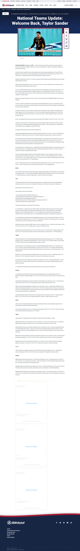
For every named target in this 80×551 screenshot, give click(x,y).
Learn (30, 5)
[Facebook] (56, 522)
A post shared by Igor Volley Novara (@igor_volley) (31, 421)
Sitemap (8, 548)
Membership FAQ (10, 534)
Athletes (29, 1)
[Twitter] (60, 522)
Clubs (33, 1)
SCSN (37, 1)
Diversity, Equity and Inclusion (13, 530)
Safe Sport (69, 1)
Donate (59, 1)
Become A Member (69, 5)
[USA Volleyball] (8, 5)
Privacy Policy (14, 548)
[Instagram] (63, 522)
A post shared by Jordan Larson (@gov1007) (31, 464)
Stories (42, 5)
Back (5, 13)
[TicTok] (71, 522)
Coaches (13, 1)
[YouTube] (67, 522)
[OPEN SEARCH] (76, 5)
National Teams (20, 5)
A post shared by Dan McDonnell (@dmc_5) (31, 508)
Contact (75, 1)
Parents (18, 1)
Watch (46, 5)
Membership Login (11, 532)
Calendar (36, 5)
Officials (23, 1)
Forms (63, 1)
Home (3, 9)
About (54, 5)
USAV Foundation (10, 537)
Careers (8, 535)
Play (27, 5)
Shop (50, 5)
